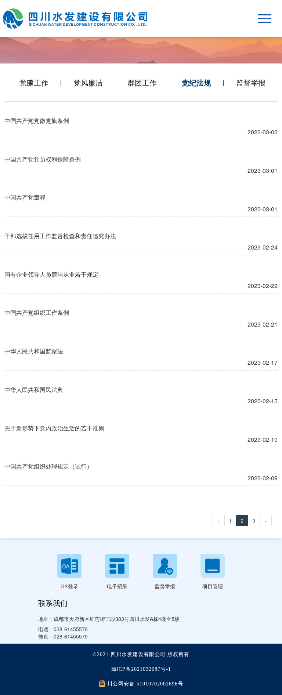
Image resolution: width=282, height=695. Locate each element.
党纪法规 (196, 82)
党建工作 (33, 82)
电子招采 (117, 586)
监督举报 (250, 82)
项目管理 (212, 586)
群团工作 (142, 82)
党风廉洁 (88, 82)
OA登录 (69, 586)
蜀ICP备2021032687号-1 (141, 669)
